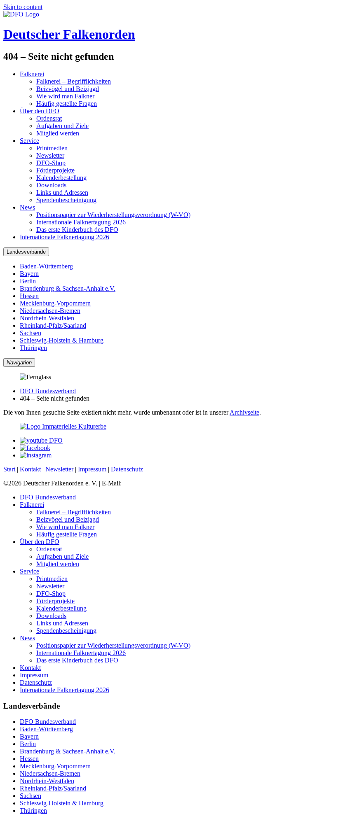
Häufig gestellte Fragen (66, 103)
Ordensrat (49, 118)
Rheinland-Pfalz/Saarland (53, 325)
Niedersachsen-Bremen (50, 310)
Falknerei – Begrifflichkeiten (73, 81)
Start (9, 469)
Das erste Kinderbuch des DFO (77, 229)
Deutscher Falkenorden (69, 34)
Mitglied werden (57, 133)
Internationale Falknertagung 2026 (81, 222)
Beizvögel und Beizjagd (67, 88)
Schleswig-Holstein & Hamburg (61, 340)
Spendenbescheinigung (66, 199)
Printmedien (52, 148)
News (27, 207)
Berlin (28, 281)
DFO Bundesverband (48, 390)
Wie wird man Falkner (65, 96)
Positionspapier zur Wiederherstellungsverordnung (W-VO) (113, 214)
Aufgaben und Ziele (62, 125)
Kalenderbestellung (61, 177)
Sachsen (30, 332)
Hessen (29, 295)
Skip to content (22, 6)
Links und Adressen (62, 192)
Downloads (51, 185)
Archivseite (244, 412)
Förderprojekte (55, 170)
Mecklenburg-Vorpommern (55, 303)
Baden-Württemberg (46, 266)
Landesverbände (26, 252)
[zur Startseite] (21, 14)
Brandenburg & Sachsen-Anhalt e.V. (67, 288)
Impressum (92, 469)
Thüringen (33, 347)
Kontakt (30, 469)
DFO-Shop (51, 162)
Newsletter (50, 155)
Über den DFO (39, 110)
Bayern (29, 273)
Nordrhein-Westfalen (47, 318)
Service (29, 140)
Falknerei (32, 73)
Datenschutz (127, 469)
